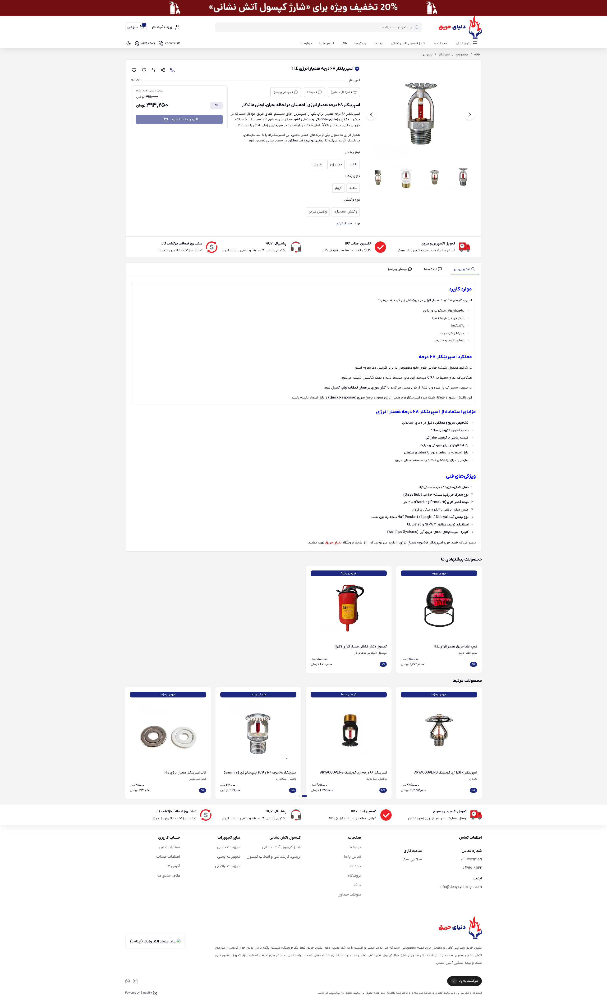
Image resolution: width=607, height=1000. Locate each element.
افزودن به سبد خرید (184, 119)
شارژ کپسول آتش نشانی (408, 43)
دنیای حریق (333, 542)
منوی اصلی (463, 43)
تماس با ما (326, 43)
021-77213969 (471, 859)
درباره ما (306, 43)
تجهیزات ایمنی (228, 856)
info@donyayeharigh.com (461, 887)
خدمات (442, 43)
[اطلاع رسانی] (144, 70)
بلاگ (344, 43)
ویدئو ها (360, 43)
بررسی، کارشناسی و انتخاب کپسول (274, 856)
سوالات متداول (349, 894)
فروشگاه (354, 875)
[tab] (465, 269)
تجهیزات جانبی (228, 847)
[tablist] (303, 269)
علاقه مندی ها (168, 875)
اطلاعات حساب (168, 856)
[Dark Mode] (128, 43)
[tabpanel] (303, 414)
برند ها (378, 43)
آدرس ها (173, 866)
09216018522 (472, 868)
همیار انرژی (344, 223)
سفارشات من (169, 847)
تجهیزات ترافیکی (227, 866)
